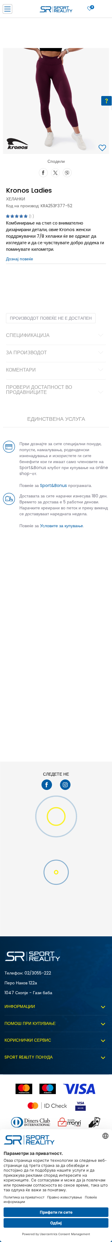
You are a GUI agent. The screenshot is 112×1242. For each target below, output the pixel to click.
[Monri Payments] (69, 1122)
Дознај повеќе (19, 259)
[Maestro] (47, 1089)
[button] (103, 148)
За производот (26, 353)
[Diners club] (30, 1122)
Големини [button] (40, 282)
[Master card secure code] (47, 1105)
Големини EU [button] (17, 282)
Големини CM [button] (64, 282)
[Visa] (79, 1089)
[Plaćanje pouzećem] (95, 1122)
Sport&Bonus (53, 485)
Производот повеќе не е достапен (51, 318)
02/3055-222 (37, 973)
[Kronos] (17, 143)
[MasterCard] (24, 1089)
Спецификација (28, 336)
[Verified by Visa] (80, 1105)
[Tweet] (55, 172)
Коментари (21, 370)
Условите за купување (61, 526)
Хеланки (15, 199)
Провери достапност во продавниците (39, 390)
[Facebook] (43, 172)
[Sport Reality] (56, 11)
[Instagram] (65, 784)
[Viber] (67, 172)
